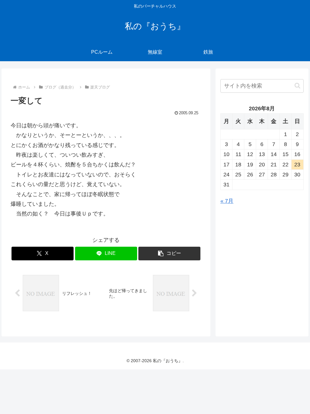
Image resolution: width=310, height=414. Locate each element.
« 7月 (226, 201)
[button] (169, 253)
